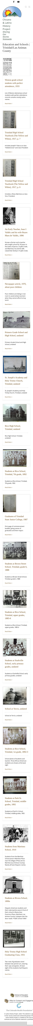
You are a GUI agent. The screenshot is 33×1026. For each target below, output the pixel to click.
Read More (8, 103)
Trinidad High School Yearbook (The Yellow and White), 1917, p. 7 (16, 135)
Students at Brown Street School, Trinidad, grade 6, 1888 (16, 567)
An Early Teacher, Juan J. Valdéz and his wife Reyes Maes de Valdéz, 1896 (16, 232)
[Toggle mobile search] (26, 7)
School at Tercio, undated (16, 709)
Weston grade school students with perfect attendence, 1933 (14, 83)
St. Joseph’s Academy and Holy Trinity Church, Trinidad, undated (16, 380)
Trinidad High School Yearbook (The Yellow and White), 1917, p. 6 (16, 184)
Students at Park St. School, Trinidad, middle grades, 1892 (15, 801)
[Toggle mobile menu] (29, 7)
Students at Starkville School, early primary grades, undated (14, 663)
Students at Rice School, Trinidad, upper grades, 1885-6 (15, 615)
